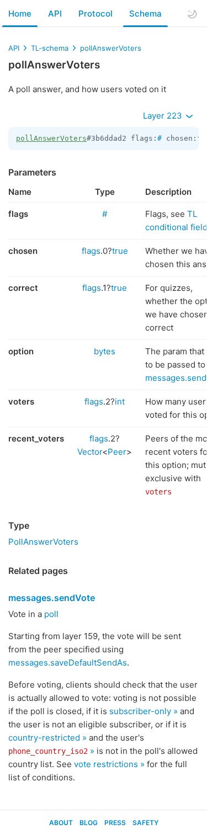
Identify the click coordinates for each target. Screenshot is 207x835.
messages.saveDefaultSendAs (67, 662)
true (120, 251)
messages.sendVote (51, 597)
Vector (89, 451)
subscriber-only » (143, 711)
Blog (88, 822)
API (55, 13)
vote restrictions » (109, 764)
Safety (145, 822)
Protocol (95, 13)
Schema (145, 13)
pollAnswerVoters (110, 48)
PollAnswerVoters (43, 541)
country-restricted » (47, 737)
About (61, 822)
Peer (117, 451)
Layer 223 (163, 115)
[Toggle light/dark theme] (192, 14)
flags (91, 251)
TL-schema (49, 48)
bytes (104, 351)
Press (115, 822)
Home (19, 13)
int (120, 401)
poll (51, 614)
